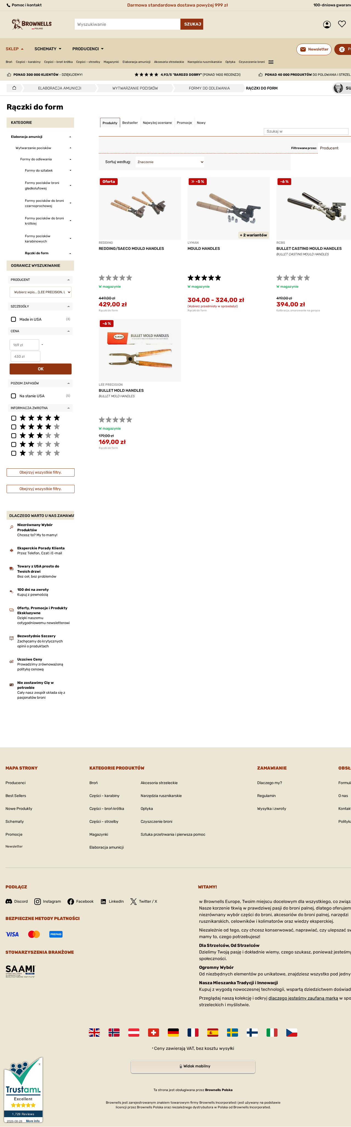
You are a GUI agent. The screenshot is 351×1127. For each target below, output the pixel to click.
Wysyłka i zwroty (271, 808)
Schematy (45, 48)
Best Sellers (15, 795)
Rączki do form (108, 310)
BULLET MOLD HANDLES (121, 390)
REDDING (106, 243)
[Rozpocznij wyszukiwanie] (191, 24)
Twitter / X (148, 901)
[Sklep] (13, 88)
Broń (9, 62)
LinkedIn (116, 901)
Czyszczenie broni (252, 62)
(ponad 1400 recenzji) (200, 75)
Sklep (12, 48)
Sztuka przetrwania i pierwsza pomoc (173, 834)
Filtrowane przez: (304, 148)
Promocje (13, 834)
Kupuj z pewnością (32, 594)
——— (271, 61)
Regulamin (266, 795)
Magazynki (111, 62)
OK (41, 368)
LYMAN (193, 243)
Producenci (85, 48)
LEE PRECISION (111, 385)
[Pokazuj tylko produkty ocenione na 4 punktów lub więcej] (40, 426)
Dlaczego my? (269, 783)
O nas (343, 795)
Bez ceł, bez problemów (36, 576)
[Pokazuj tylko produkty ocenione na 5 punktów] (40, 418)
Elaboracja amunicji (137, 62)
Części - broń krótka (58, 62)
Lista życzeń (343, 24)
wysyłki (226, 1048)
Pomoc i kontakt (26, 5)
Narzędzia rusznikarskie (205, 62)
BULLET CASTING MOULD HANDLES (309, 248)
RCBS (280, 243)
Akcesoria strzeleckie (169, 62)
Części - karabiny (28, 62)
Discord (21, 901)
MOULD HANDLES (204, 248)
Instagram (52, 901)
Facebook (85, 901)
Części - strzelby (88, 62)
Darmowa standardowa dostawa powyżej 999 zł (177, 5)
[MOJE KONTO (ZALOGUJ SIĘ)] (328, 24)
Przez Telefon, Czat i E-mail (39, 553)
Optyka (230, 62)
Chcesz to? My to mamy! (37, 535)
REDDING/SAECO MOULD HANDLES (131, 248)
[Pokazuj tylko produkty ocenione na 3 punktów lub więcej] (40, 435)
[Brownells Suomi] (252, 1032)
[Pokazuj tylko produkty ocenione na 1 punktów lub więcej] (40, 453)
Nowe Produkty (18, 808)
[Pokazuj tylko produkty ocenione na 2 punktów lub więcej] (40, 444)
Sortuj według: (118, 162)
